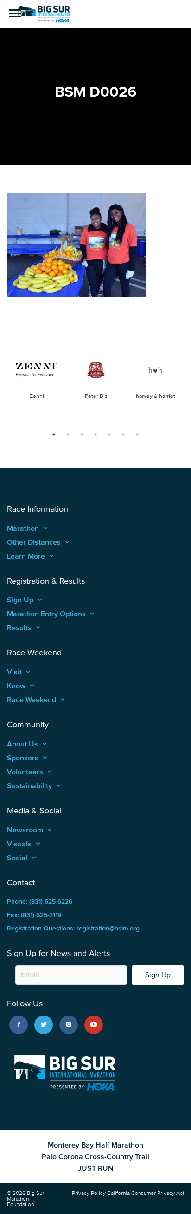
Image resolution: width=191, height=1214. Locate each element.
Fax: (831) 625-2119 (34, 914)
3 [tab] (81, 434)
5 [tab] (109, 434)
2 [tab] (67, 434)
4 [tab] (95, 434)
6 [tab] (123, 434)
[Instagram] (68, 1025)
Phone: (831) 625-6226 (39, 901)
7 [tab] (137, 434)
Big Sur (44, 14)
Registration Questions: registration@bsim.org (73, 928)
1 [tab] (53, 434)
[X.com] (43, 1025)
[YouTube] (93, 1025)
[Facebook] (18, 1025)
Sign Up (158, 975)
